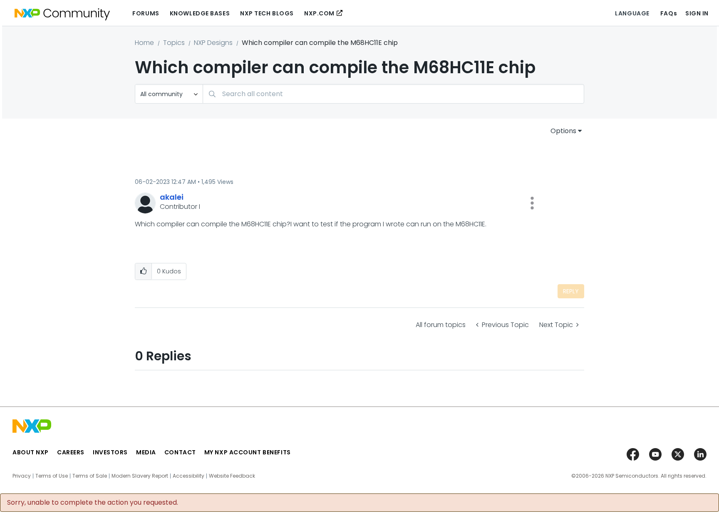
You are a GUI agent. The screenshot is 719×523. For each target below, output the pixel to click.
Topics (174, 42)
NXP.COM (319, 13)
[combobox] (393, 94)
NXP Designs (213, 42)
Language (632, 13)
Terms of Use (51, 475)
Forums (145, 13)
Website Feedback (232, 475)
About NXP (30, 452)
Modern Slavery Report (140, 475)
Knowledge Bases (200, 13)
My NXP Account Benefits (247, 452)
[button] (532, 203)
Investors (110, 452)
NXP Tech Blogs (267, 13)
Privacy (21, 475)
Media (146, 452)
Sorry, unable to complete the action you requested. (92, 502)
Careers (70, 452)
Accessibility (188, 475)
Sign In (697, 13)
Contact (180, 452)
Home (144, 42)
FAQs (668, 13)
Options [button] (563, 131)
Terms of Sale (89, 475)
